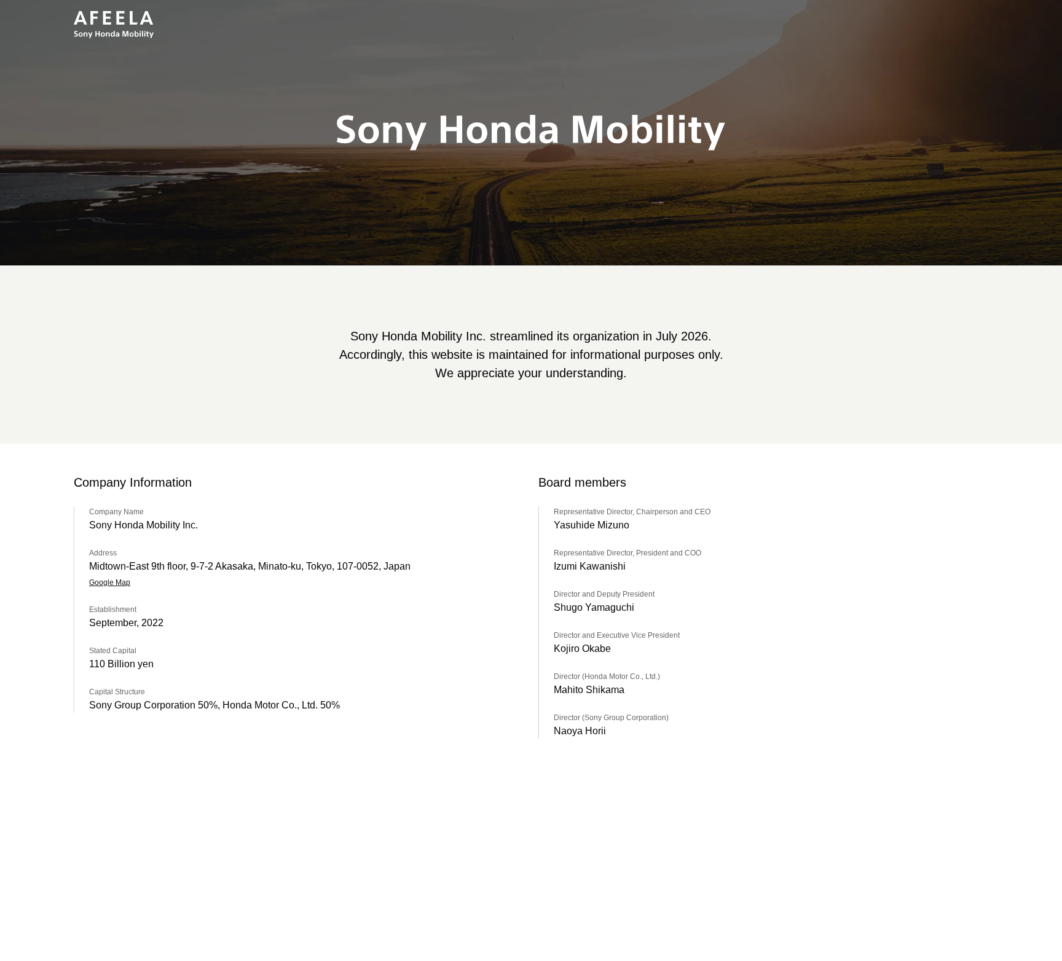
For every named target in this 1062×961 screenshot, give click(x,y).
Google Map (109, 582)
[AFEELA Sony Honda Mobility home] (114, 24)
